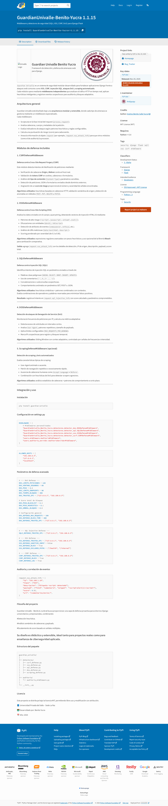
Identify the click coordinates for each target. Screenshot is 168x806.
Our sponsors (84, 749)
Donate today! (23, 753)
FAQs (56, 749)
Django (127, 170)
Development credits (112, 749)
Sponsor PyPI (109, 746)
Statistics (82, 743)
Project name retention (62, 746)
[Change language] (148, 5)
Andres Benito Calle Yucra (137, 114)
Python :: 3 (128, 194)
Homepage (129, 58)
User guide (58, 743)
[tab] (25, 41)
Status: (28, 748)
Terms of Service (136, 736)
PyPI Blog (82, 736)
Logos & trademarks (86, 746)
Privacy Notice (135, 746)
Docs (121, 5)
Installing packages (61, 736)
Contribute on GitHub (112, 739)
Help (113, 5)
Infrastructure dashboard (88, 739)
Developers (128, 180)
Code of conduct (136, 743)
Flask (126, 172)
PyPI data (125, 75)
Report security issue (137, 739)
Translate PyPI (109, 743)
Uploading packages (61, 739)
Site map (125, 803)
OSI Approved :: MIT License (135, 187)
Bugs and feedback (111, 736)
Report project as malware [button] (136, 209)
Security (127, 202)
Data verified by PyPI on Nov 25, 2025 (134, 54)
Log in (129, 5)
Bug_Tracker (130, 64)
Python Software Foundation (27, 738)
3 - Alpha (127, 162)
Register (139, 5)
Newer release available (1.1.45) (133, 84)
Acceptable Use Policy (138, 749)
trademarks (64, 803)
